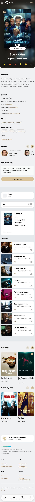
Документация (23, 463)
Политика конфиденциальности (24, 479)
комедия (18, 122)
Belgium (8, 104)
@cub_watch (4, 490)
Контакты (4, 463)
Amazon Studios (20, 131)
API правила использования (23, 467)
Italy (11, 104)
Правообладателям (6, 466)
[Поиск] (26, 2)
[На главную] (9, 2)
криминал (11, 122)
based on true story (7, 139)
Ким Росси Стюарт (13, 154)
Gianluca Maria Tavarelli (14, 113)
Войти (32, 2)
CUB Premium (4, 478)
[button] (32, 146)
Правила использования (25, 475)
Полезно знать (5, 475)
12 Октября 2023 (13, 107)
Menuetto (4, 131)
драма (4, 122)
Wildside (12, 131)
